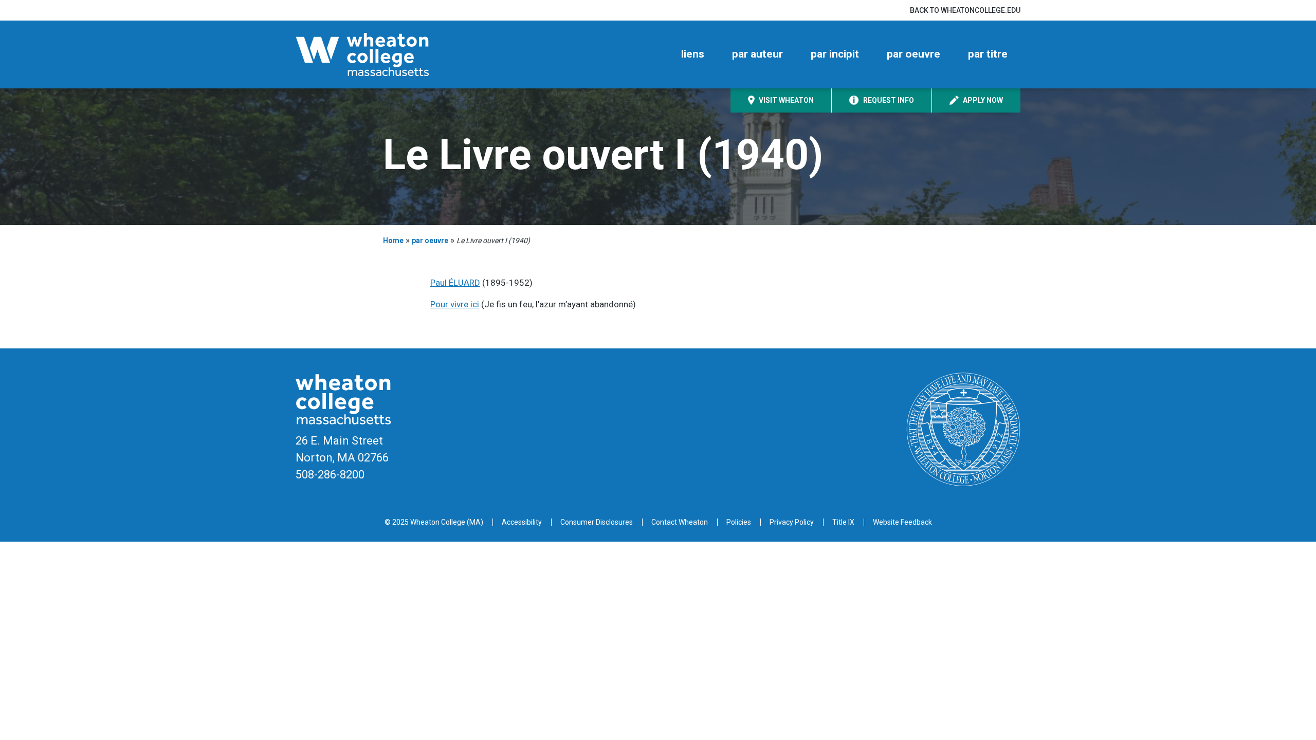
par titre (988, 54)
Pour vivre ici (454, 304)
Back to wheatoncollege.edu (965, 10)
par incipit (835, 54)
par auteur (757, 54)
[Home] (380, 54)
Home (393, 240)
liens (692, 54)
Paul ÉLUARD (455, 283)
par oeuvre (913, 54)
